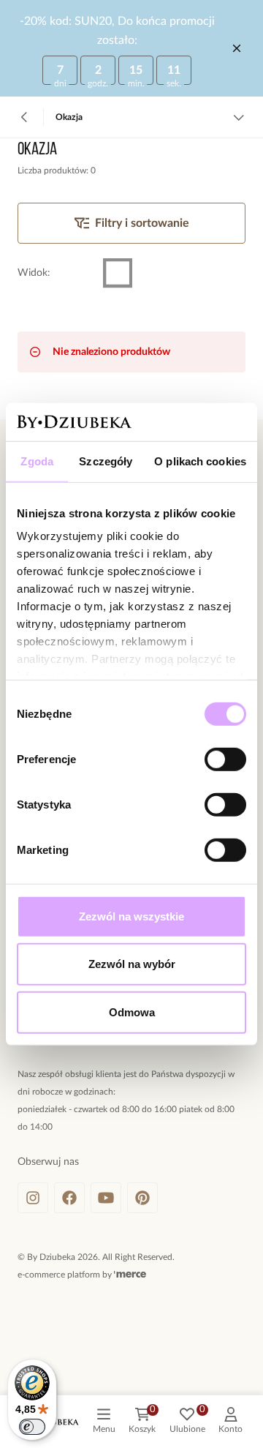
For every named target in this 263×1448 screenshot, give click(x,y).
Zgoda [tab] (36, 461)
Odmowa (132, 1012)
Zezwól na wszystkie (131, 916)
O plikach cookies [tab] (200, 461)
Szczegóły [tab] (105, 461)
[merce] (130, 1274)
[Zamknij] (236, 48)
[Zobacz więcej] (238, 117)
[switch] (225, 759)
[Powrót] (24, 117)
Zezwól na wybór (131, 964)
